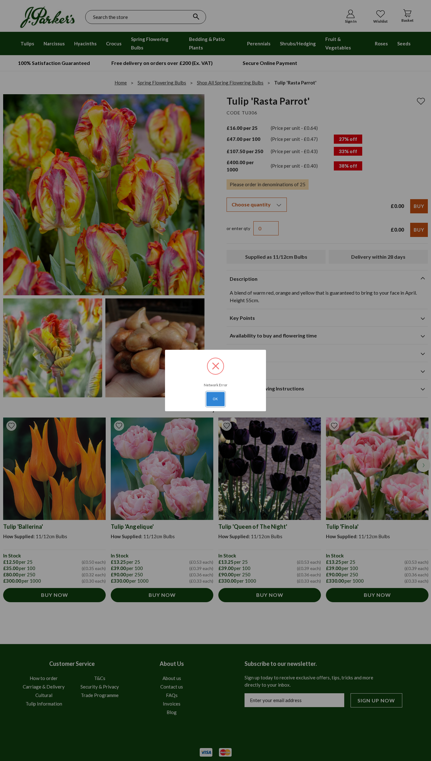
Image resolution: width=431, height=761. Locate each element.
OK (215, 399)
